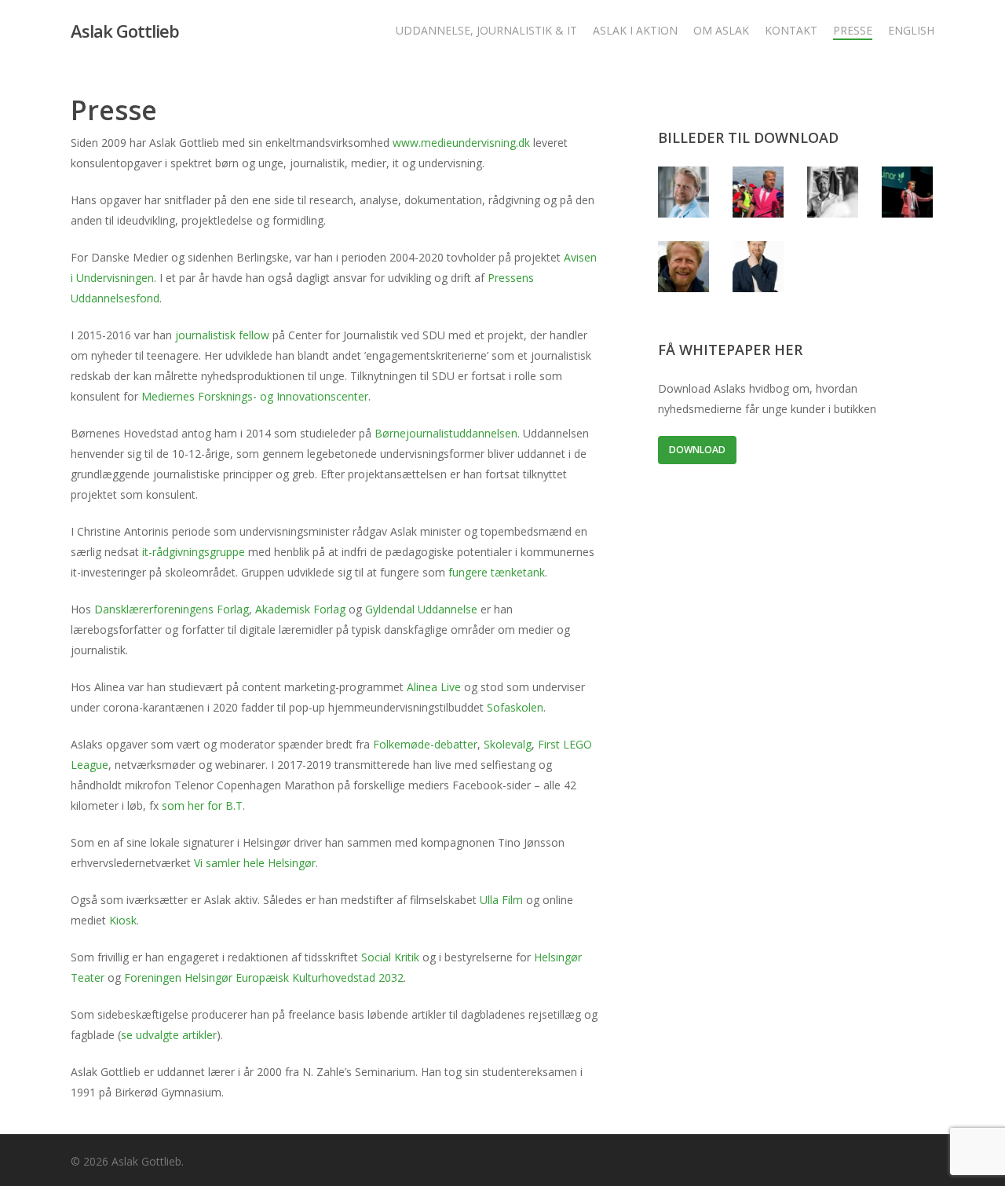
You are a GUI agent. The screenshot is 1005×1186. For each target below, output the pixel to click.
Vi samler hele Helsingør (255, 862)
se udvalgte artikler (169, 1034)
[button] (697, 450)
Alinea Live (434, 686)
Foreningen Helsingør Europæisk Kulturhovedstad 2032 (264, 977)
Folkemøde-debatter (425, 744)
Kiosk (123, 920)
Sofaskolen (515, 707)
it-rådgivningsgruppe (193, 551)
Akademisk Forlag (300, 609)
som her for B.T (202, 805)
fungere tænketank (496, 572)
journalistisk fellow (222, 335)
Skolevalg (508, 744)
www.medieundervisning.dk (461, 142)
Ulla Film (501, 899)
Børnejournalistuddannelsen (446, 433)
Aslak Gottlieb (125, 30)
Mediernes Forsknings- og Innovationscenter (254, 396)
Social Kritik (390, 957)
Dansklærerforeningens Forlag (171, 609)
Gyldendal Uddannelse (421, 609)
